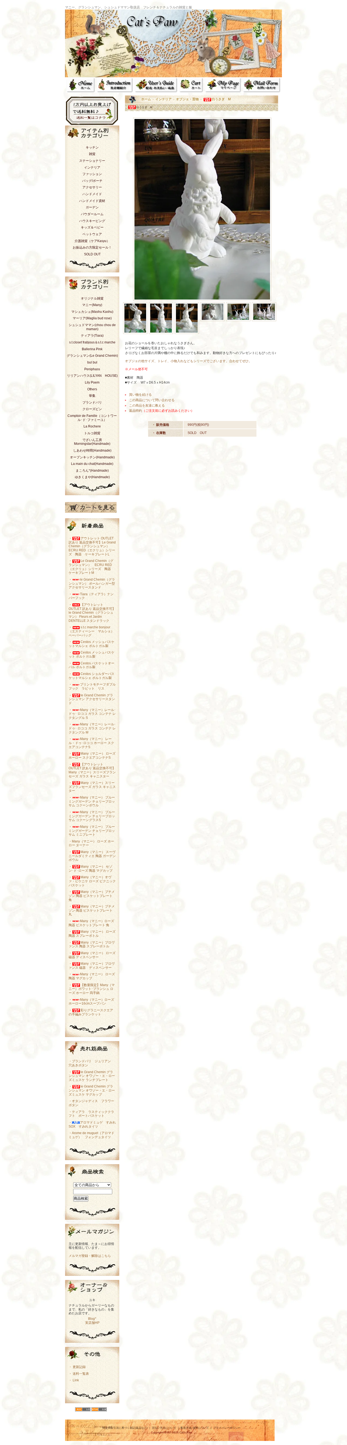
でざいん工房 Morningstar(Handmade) (92, 442)
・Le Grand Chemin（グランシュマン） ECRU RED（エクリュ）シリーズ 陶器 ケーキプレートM (91, 567)
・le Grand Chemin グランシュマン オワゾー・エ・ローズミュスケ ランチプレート (92, 1076)
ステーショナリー (92, 161)
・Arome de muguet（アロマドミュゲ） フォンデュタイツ (91, 1135)
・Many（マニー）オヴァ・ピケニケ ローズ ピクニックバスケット (92, 881)
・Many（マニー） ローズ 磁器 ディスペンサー (92, 955)
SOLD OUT (92, 254)
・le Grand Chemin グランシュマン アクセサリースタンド (92, 699)
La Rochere (92, 426)
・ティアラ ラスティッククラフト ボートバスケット (91, 1114)
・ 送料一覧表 (79, 1374)
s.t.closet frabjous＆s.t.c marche (92, 342)
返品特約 (135, 411)
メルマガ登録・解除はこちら (90, 1256)
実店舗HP (92, 1323)
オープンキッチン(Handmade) (92, 457)
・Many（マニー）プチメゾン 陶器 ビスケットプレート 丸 (92, 910)
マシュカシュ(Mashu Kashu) (92, 312)
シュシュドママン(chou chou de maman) (92, 327)
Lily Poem (92, 382)
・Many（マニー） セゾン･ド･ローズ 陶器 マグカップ (91, 869)
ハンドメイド (92, 194)
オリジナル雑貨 (92, 298)
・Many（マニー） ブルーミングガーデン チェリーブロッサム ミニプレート (92, 830)
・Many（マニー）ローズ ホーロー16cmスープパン (91, 1002)
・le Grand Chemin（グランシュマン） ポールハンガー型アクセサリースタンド (92, 583)
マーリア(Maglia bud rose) (92, 318)
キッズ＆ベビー (92, 227)
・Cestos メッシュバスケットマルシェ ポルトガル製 (91, 644)
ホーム (146, 99)
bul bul (92, 362)
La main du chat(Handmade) (92, 464)
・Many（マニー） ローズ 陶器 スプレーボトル (92, 934)
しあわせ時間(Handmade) (92, 450)
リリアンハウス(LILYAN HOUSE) (92, 376)
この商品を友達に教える (147, 405)
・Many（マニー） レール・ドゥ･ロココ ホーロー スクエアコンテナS (91, 743)
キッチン (92, 147)
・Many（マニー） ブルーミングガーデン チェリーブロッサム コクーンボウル (92, 801)
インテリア (92, 167)
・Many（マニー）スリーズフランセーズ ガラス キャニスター (92, 787)
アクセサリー (92, 187)
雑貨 (92, 154)
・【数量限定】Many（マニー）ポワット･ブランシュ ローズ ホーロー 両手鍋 (92, 989)
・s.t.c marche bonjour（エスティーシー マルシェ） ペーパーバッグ (91, 631)
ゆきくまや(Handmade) (92, 477)
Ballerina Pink (92, 349)
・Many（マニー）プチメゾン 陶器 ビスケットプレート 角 (92, 896)
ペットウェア (92, 234)
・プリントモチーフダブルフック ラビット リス (92, 686)
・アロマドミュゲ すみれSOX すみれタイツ (92, 1124)
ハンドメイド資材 (92, 201)
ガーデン (92, 207)
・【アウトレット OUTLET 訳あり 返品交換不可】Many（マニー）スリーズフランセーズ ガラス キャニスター (92, 770)
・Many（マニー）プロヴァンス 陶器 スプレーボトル (92, 944)
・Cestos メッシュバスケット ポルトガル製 (91, 654)
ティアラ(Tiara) (92, 335)
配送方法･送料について (195, 1427)
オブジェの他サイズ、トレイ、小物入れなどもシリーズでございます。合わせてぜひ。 (188, 361)
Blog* (92, 1319)
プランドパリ (92, 402)
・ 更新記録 (77, 1367)
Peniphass (92, 369)
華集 (92, 396)
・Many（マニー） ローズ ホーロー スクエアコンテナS (92, 755)
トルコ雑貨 (92, 433)
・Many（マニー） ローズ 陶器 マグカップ (92, 976)
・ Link (74, 1380)
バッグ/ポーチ (92, 181)
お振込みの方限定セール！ (92, 247)
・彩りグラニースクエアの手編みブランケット (91, 1012)
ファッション (92, 174)
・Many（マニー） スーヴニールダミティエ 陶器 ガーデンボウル (92, 856)
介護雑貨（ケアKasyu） (92, 241)
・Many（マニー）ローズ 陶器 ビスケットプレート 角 (91, 923)
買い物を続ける (140, 395)
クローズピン (92, 409)
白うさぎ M (221, 99)
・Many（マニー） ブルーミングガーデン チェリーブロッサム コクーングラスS (92, 816)
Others (92, 389)
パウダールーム (92, 214)
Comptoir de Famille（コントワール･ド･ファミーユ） (92, 418)
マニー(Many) (92, 305)
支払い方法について (164, 1427)
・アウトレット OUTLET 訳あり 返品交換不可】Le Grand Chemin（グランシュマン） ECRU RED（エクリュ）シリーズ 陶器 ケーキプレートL (92, 546)
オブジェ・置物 (187, 99)
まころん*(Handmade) (92, 470)
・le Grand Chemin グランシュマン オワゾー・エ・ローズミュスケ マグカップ (92, 1090)
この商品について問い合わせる (152, 400)
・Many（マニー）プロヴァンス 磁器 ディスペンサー (92, 966)
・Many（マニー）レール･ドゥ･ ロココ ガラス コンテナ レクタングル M (92, 728)
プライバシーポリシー (226, 1427)
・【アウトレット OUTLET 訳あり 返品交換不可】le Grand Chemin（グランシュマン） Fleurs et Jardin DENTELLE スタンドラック (92, 613)
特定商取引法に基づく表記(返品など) (124, 1427)
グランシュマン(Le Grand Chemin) (92, 356)
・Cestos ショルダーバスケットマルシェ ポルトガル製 (91, 676)
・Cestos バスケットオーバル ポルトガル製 (91, 665)
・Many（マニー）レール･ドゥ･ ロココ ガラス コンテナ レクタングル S (92, 714)
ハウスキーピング (92, 221)
